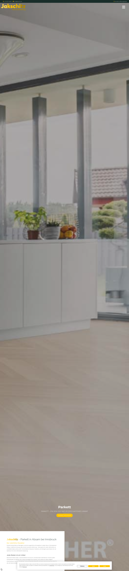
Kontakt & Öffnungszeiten (121, 1)
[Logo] (59, 7)
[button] (123, 7)
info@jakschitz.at (18, 1)
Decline (93, 566)
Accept (104, 566)
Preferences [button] (24, 566)
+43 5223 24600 (7, 1)
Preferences (82, 566)
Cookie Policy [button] (51, 565)
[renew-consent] (1, 569)
